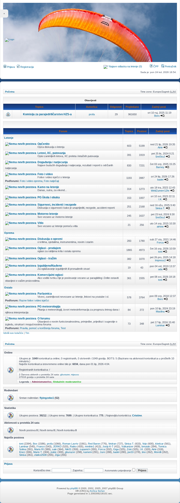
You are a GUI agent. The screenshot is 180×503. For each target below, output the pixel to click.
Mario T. (37, 452)
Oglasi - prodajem (49, 248)
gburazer (65, 374)
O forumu (44, 318)
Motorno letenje (48, 213)
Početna (10, 91)
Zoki (129, 449)
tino (144, 452)
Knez (22, 452)
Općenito (43, 144)
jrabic (54, 452)
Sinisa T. (160, 208)
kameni (87, 452)
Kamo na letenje (48, 187)
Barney (160, 167)
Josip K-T (107, 446)
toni (160, 251)
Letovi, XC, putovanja (52, 153)
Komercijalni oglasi (50, 274)
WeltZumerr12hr (160, 190)
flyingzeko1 (47, 397)
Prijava (10, 66)
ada (160, 269)
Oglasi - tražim (47, 258)
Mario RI (39, 449)
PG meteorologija (49, 306)
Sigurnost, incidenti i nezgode (57, 204)
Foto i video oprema (31, 181)
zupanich (85, 449)
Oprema (9, 232)
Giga (116, 449)
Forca (160, 242)
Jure (102, 452)
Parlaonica (45, 293)
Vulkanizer (127, 446)
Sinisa (22, 454)
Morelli (157, 452)
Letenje (8, 137)
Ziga (57, 454)
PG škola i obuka (49, 197)
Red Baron (94, 443)
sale (54, 449)
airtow (160, 226)
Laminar (160, 325)
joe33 (131, 452)
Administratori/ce (42, 381)
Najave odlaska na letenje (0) (125, 66)
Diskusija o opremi (50, 239)
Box (35, 443)
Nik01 (68, 449)
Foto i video (45, 174)
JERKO (57, 446)
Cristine (137, 415)
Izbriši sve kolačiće (13, 333)
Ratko (73, 446)
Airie (160, 147)
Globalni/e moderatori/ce (67, 381)
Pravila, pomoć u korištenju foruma (39, 328)
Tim (27, 333)
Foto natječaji (51, 181)
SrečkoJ (160, 156)
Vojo (144, 443)
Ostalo (8, 287)
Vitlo (40, 223)
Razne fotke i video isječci (34, 300)
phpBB (74, 488)
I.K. (160, 199)
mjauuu (75, 374)
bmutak (146, 446)
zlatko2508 (40, 454)
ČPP (155, 66)
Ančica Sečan (97, 491)
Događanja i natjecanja (53, 162)
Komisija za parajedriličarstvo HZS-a (47, 114)
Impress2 (160, 260)
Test (63, 328)
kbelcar (159, 443)
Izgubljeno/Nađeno (50, 265)
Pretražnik (170, 66)
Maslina (160, 311)
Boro (157, 115)
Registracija (27, 66)
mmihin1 (89, 446)
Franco (41, 446)
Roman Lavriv (70, 443)
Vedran (112, 443)
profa (92, 114)
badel (160, 179)
